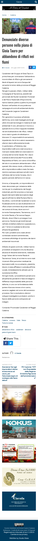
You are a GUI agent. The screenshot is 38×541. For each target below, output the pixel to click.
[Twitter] (34, 67)
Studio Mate (24, 538)
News (24, 320)
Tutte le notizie (7, 323)
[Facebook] (30, 67)
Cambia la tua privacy (19, 534)
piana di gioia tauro (9, 332)
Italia (18, 320)
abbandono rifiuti (8, 330)
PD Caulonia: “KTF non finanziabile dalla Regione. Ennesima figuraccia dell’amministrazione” (28, 372)
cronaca (12, 320)
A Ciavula (6, 68)
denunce (28, 330)
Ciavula (19, 2)
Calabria (5, 320)
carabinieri (19, 330)
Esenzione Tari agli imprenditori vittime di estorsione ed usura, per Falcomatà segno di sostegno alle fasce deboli (10, 373)
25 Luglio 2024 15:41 (18, 68)
